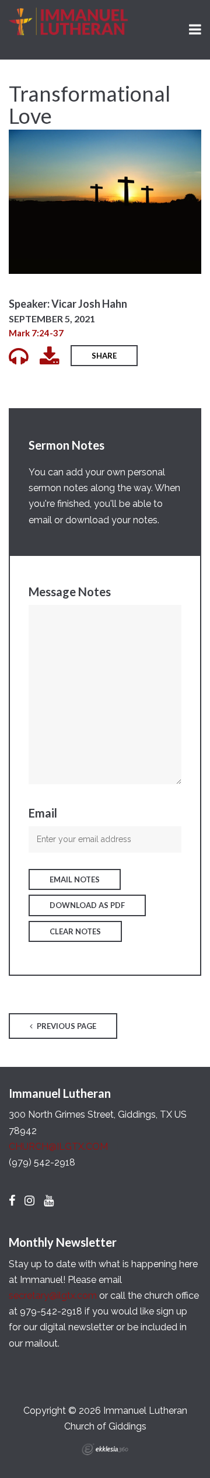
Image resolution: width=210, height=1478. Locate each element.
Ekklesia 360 (105, 1449)
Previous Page (65, 1026)
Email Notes (75, 879)
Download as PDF (87, 905)
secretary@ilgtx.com (53, 1295)
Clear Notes (75, 931)
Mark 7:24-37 (36, 333)
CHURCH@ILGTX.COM (58, 1146)
